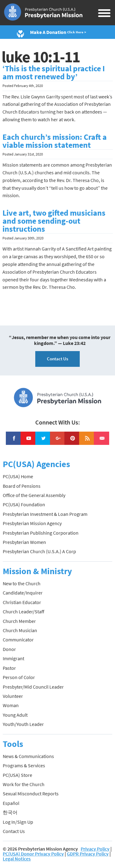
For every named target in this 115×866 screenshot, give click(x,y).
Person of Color (19, 677)
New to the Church (21, 583)
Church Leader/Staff (23, 611)
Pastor (9, 668)
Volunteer (13, 696)
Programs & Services (24, 765)
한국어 (10, 812)
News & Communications (28, 756)
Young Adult (15, 715)
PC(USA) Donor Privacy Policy (33, 854)
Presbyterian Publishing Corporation (41, 533)
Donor (9, 649)
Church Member (19, 621)
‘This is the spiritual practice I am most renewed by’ (53, 72)
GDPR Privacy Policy (88, 854)
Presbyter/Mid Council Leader (33, 687)
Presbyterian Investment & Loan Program (45, 514)
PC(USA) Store (17, 775)
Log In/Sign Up (18, 822)
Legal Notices (17, 859)
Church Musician (20, 630)
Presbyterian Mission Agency (32, 523)
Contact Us (57, 359)
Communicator (18, 639)
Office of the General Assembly (34, 495)
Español (11, 803)
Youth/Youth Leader (23, 724)
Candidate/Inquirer (23, 593)
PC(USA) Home (18, 476)
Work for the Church (23, 784)
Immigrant (13, 658)
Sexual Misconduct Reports (31, 793)
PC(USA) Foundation (24, 504)
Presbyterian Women (24, 542)
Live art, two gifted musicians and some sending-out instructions (53, 221)
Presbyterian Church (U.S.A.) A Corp (39, 551)
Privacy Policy (95, 849)
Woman (11, 705)
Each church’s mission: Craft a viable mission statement (54, 141)
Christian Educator (22, 602)
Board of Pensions (21, 486)
